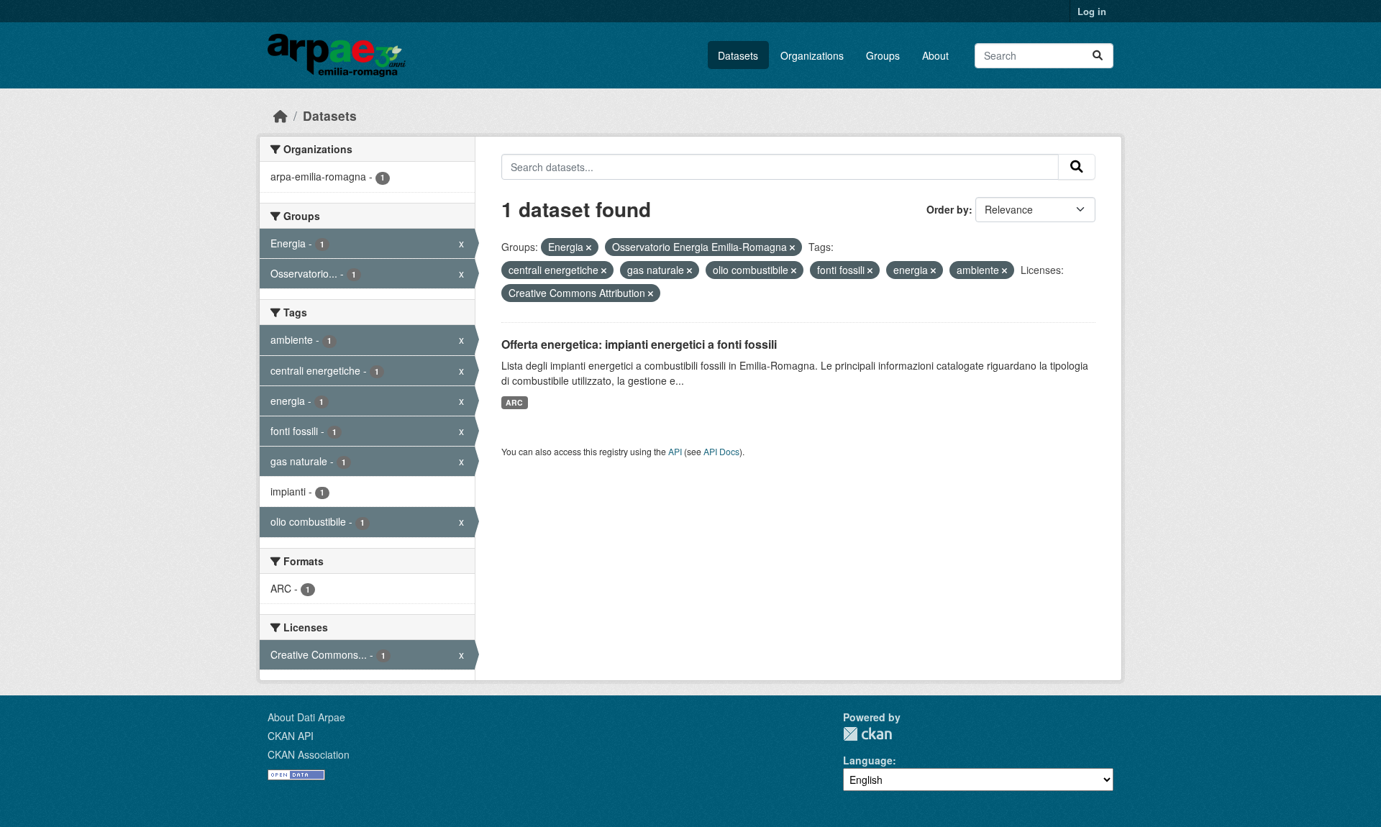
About (935, 55)
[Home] (280, 115)
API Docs (721, 451)
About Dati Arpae (306, 717)
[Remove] (588, 247)
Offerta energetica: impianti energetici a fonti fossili (639, 344)
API (675, 451)
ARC (514, 402)
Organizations (812, 55)
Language (868, 760)
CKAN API (291, 735)
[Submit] (1097, 55)
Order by (947, 209)
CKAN (867, 733)
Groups (883, 55)
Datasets (738, 55)
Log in (1091, 11)
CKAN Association (309, 754)
